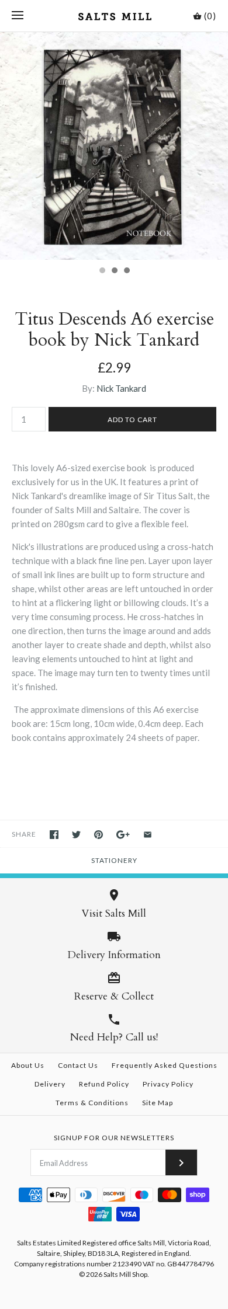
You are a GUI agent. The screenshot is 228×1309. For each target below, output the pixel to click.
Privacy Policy (168, 1084)
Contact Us (78, 1065)
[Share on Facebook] (54, 834)
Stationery (114, 860)
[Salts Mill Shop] (114, 16)
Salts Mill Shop (125, 1274)
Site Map (157, 1102)
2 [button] (114, 271)
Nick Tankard (121, 388)
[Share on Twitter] (76, 834)
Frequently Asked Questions (164, 1065)
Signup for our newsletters (114, 1137)
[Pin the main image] (98, 834)
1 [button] (102, 271)
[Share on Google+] (123, 834)
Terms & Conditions (92, 1102)
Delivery (49, 1084)
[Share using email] (147, 834)
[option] (114, 146)
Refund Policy (104, 1084)
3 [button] (126, 271)
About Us (27, 1065)
